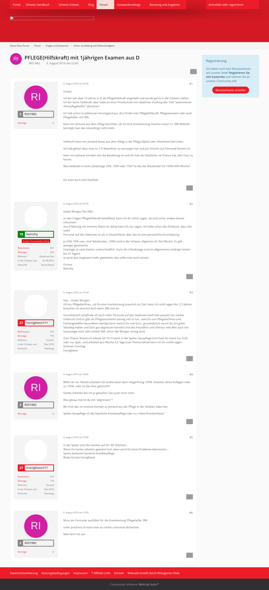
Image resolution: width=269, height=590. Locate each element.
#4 (191, 374)
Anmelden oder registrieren (226, 4)
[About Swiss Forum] (134, 26)
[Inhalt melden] (189, 188)
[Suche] (252, 4)
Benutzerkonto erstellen (231, 90)
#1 (191, 83)
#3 (191, 292)
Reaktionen (23, 248)
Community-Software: (134, 584)
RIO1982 (34, 63)
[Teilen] (193, 71)
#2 (191, 204)
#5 (191, 437)
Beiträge (22, 122)
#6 (191, 512)
